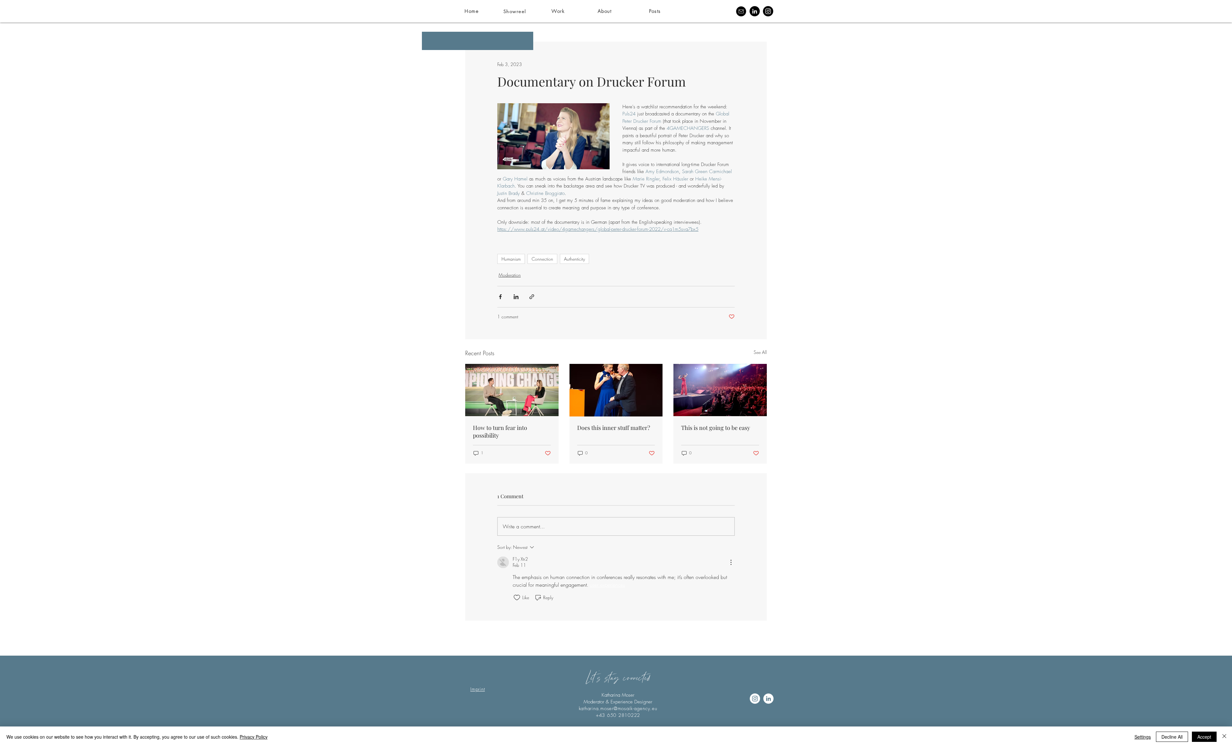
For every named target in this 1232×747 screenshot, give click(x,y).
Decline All (1172, 737)
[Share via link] (532, 297)
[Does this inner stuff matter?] (616, 390)
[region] (579, 11)
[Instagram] (768, 11)
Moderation (510, 275)
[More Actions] (731, 562)
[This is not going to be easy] (720, 390)
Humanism (511, 259)
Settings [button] (1142, 737)
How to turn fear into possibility (500, 431)
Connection (542, 259)
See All (760, 352)
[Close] (1224, 737)
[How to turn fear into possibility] (512, 390)
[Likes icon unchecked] (517, 597)
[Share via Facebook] (500, 297)
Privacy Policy (254, 737)
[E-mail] (741, 11)
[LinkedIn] (754, 11)
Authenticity (574, 259)
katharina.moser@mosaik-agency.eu (618, 708)
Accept (1204, 737)
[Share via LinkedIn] (516, 297)
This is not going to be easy (715, 428)
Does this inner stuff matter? (613, 428)
